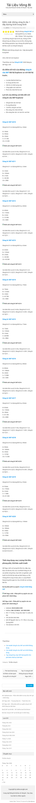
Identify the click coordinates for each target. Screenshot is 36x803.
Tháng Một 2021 (6, 729)
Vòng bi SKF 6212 (9, 201)
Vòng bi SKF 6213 (9, 240)
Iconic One (13, 801)
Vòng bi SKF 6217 (9, 398)
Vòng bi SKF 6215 (9, 319)
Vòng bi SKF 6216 (9, 359)
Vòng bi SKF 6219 (9, 477)
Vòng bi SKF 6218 (9, 437)
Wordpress (31, 801)
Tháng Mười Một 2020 (8, 735)
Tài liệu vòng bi (13, 662)
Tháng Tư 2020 (6, 738)
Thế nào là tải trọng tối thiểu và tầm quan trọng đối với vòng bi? (10, 673)
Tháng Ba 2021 (6, 725)
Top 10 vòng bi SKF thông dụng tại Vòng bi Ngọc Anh (26, 673)
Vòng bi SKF (19, 62)
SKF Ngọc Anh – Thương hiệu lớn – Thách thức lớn (16, 701)
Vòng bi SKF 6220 (9, 516)
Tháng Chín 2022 (7, 722)
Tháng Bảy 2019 (6, 745)
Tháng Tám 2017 (7, 748)
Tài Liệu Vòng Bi (19, 5)
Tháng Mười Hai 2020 (8, 732)
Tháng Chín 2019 (7, 742)
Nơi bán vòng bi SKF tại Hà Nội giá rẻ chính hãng (15, 712)
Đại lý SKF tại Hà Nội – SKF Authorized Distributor (16, 709)
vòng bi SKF (28, 31)
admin (7, 28)
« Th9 (3, 782)
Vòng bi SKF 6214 (9, 280)
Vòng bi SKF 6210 (9, 122)
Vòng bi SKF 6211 (9, 161)
